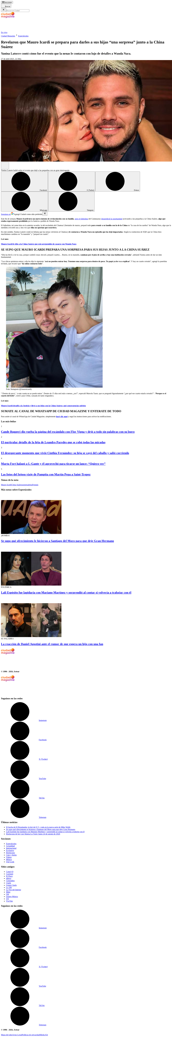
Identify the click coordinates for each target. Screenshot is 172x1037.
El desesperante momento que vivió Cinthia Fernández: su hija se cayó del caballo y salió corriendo (65, 453)
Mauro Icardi (6, 485)
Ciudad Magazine (8, 36)
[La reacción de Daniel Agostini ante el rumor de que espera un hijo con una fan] (86, 617)
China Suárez (16, 485)
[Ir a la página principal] (20, 30)
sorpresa (25, 485)
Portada (35, 485)
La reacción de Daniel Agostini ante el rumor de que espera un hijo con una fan (52, 644)
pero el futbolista (81, 219)
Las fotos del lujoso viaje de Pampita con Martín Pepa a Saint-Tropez (46, 474)
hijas (30, 485)
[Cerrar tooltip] (44, 214)
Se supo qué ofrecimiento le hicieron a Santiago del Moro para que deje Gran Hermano (57, 540)
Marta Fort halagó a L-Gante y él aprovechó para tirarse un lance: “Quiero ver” (53, 463)
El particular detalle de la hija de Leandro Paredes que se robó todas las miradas (53, 442)
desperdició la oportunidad (111, 219)
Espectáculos (23, 36)
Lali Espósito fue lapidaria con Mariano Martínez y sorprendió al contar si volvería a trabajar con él (66, 592)
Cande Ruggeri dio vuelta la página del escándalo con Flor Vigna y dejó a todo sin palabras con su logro (68, 431)
